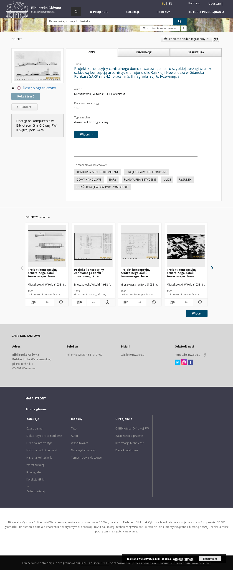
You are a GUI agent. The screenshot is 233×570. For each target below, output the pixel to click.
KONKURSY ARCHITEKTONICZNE (97, 172)
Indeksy (163, 12)
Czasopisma (34, 428)
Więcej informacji (183, 558)
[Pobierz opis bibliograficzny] (32, 302)
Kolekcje (133, 12)
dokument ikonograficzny (91, 122)
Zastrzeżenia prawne (129, 436)
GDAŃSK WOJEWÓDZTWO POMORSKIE (102, 187)
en (170, 3)
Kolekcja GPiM (35, 479)
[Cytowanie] (216, 39)
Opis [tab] (92, 52)
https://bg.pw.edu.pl (188, 355)
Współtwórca (79, 443)
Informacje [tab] (144, 52)
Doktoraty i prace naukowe (44, 436)
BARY (112, 179)
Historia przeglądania (206, 12)
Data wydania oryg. (83, 450)
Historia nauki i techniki (41, 450)
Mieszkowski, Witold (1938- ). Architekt (99, 94)
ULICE (167, 179)
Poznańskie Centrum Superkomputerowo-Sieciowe (176, 563)
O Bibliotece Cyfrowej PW (132, 428)
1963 (77, 108)
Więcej (197, 313)
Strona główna (36, 409)
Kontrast (194, 3)
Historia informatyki (39, 443)
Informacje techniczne (129, 443)
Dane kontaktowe (126, 450)
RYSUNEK (185, 179)
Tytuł (74, 428)
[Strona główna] (76, 11)
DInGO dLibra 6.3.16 (95, 563)
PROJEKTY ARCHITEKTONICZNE (147, 172)
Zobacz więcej (35, 491)
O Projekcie (99, 12)
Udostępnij (215, 3)
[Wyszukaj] (180, 21)
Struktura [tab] (196, 52)
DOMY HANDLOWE (88, 179)
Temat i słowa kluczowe (86, 458)
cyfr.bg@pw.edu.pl (133, 355)
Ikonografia (33, 472)
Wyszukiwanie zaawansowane (159, 28)
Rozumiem (210, 559)
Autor (75, 436)
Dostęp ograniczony (39, 88)
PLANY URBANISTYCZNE (140, 179)
